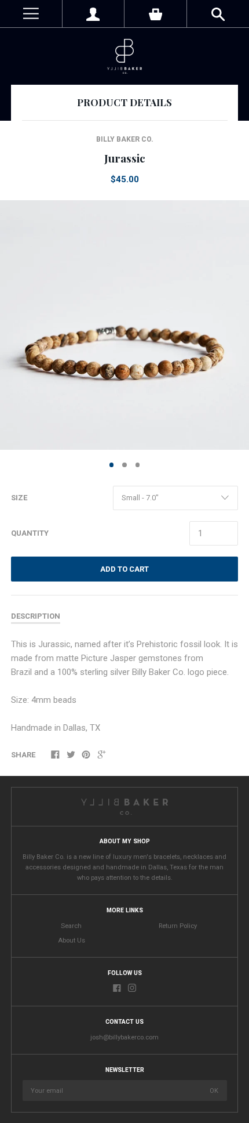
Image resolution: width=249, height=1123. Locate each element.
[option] (124, 325)
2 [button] (124, 465)
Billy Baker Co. (124, 139)
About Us (71, 940)
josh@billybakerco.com (124, 1037)
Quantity (30, 533)
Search (71, 926)
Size (19, 497)
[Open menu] (31, 13)
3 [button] (138, 465)
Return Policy (178, 926)
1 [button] (111, 465)
